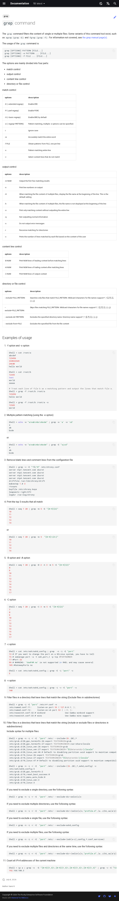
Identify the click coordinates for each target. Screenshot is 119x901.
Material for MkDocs (19, 898)
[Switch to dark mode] (101, 3)
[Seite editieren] (115, 17)
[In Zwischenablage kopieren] (114, 50)
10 (37, 3)
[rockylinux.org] (115, 896)
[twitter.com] (99, 896)
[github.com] (104, 896)
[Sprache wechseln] (108, 3)
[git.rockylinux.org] (109, 896)
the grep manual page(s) (94, 37)
